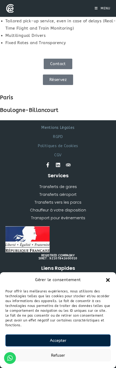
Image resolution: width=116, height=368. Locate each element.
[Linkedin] (58, 164)
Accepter (58, 340)
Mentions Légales (57, 127)
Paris (6, 97)
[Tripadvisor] (68, 164)
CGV (58, 155)
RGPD (58, 137)
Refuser (58, 355)
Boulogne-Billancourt (29, 110)
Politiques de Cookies (58, 146)
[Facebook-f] (47, 164)
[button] (108, 280)
